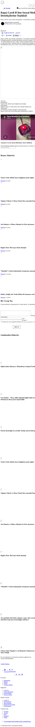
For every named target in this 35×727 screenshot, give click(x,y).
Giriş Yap (16, 327)
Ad (23, 318)
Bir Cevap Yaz (7, 301)
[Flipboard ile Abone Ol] (18, 33)
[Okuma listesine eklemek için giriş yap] (20, 35)
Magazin (3, 181)
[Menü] (2, 2)
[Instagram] (22, 675)
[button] (29, 5)
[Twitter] (19, 675)
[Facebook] (16, 675)
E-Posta (24, 320)
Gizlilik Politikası (5, 664)
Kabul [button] (31, 664)
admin (6, 22)
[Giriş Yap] (33, 5)
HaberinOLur (10, 2)
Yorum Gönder (6, 327)
